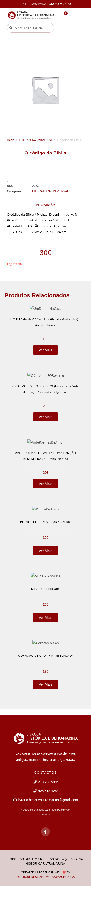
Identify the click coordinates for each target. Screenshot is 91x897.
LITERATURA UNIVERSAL (35, 140)
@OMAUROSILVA (63, 877)
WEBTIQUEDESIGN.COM (32, 877)
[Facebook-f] (45, 831)
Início (10, 140)
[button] (66, 28)
